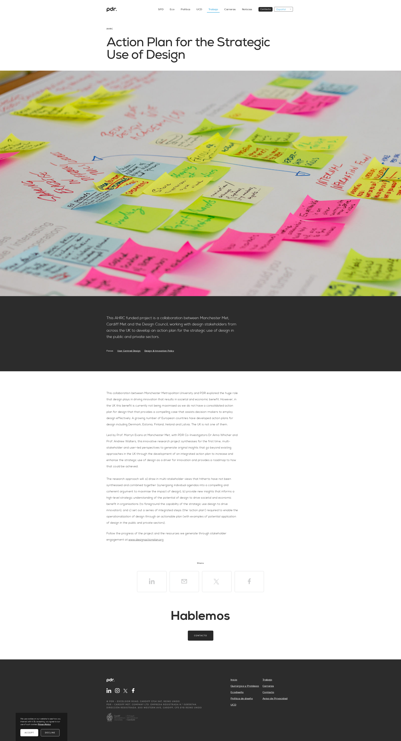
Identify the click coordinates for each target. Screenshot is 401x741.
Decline (50, 733)
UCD (199, 9)
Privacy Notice (44, 724)
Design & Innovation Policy (159, 351)
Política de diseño (242, 698)
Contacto (265, 9)
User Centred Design (129, 351)
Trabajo (213, 9)
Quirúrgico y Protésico (245, 686)
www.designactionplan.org (146, 540)
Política (185, 9)
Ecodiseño (237, 692)
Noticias (247, 9)
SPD (161, 9)
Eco (172, 9)
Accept (29, 733)
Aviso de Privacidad (275, 698)
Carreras (230, 9)
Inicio (234, 680)
